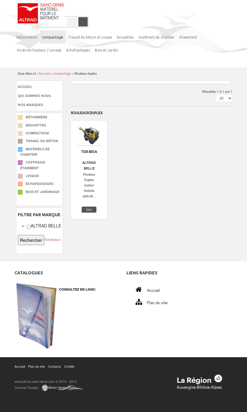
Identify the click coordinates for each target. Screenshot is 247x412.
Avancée (72, 22)
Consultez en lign (76, 289)
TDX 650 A (89, 152)
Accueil (44, 73)
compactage (62, 73)
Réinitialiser (52, 239)
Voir (89, 209)
